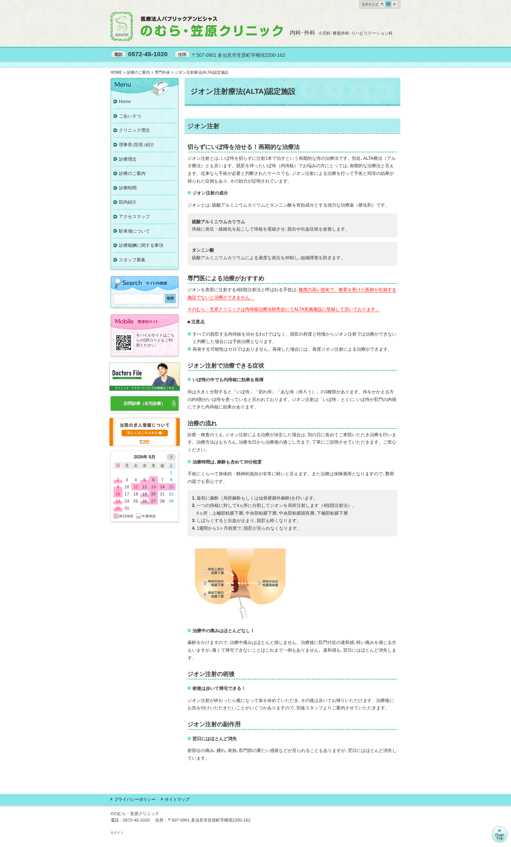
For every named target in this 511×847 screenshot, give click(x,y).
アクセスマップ (134, 216)
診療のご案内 (132, 173)
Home (125, 101)
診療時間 (128, 187)
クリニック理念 (134, 130)
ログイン (117, 832)
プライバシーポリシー (135, 799)
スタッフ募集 (132, 259)
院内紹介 (128, 201)
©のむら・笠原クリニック (135, 813)
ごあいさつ (130, 115)
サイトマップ (177, 799)
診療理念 (128, 159)
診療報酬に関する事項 (141, 245)
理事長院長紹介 (136, 144)
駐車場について (134, 231)
